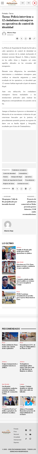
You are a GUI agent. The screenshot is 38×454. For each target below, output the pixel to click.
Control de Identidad (9, 173)
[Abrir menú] (2, 3)
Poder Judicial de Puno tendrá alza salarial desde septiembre (10, 346)
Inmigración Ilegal (16, 176)
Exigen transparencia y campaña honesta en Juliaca (10, 365)
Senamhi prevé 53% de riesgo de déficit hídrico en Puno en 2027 (27, 346)
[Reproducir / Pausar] (34, 3)
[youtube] (30, 434)
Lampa (19, 277)
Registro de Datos (8, 183)
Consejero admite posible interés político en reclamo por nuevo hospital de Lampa (25, 282)
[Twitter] (21, 38)
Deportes (16, 442)
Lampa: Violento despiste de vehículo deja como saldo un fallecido (26, 389)
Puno (18, 291)
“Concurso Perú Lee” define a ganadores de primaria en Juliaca (9, 411)
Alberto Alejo (11, 32)
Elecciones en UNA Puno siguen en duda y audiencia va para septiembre (26, 266)
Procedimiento (29, 180)
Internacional (17, 440)
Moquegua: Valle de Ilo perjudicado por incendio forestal (10, 201)
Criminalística (23, 173)
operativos (28, 176)
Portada (5, 13)
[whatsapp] (30, 438)
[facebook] (26, 430)
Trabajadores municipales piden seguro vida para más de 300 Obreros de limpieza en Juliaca (27, 367)
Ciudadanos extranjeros (19, 170)
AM (23, 3)
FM (29, 3)
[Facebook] (17, 38)
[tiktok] (26, 438)
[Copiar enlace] (34, 38)
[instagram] (30, 430)
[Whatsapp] (25, 38)
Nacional (16, 434)
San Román (5, 384)
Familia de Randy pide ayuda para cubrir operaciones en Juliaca (24, 251)
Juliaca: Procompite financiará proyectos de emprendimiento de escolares (27, 411)
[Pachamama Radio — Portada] (12, 2)
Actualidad (17, 437)
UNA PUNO (20, 262)
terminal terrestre (23, 183)
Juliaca (19, 247)
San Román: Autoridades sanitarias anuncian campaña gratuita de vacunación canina (9, 390)
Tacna (11, 13)
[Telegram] (30, 38)
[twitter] (26, 434)
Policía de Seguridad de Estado (12, 180)
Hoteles (5, 176)
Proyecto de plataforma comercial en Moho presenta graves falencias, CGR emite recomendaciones (28, 207)
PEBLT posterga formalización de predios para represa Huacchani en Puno (26, 296)
